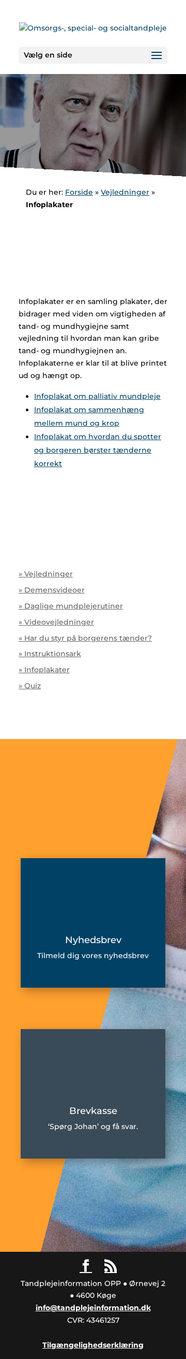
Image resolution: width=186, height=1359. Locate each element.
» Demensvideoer (52, 590)
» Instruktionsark (50, 653)
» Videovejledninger (56, 622)
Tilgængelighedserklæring (93, 1345)
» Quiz (30, 685)
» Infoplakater (44, 669)
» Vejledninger (46, 574)
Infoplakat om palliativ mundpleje (97, 396)
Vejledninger (125, 192)
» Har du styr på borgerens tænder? (85, 638)
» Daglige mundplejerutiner (71, 606)
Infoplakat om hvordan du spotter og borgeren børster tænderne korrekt (97, 450)
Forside (79, 192)
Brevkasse (93, 1111)
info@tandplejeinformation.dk (93, 1307)
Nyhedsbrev (93, 940)
